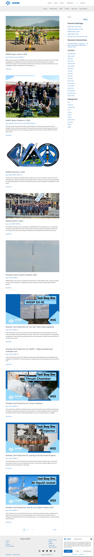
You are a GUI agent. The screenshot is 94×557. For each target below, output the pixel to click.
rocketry (10, 174)
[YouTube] (43, 550)
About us (50, 3)
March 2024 (70, 68)
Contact (62, 3)
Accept (68, 551)
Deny (77, 551)
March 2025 (70, 61)
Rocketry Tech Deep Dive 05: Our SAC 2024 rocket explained (30, 327)
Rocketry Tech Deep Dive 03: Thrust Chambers (24, 403)
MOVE (61, 8)
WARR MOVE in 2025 (14, 221)
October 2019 (71, 95)
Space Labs (74, 8)
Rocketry (67, 8)
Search (69, 17)
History (56, 3)
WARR (28, 123)
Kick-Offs (8, 544)
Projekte (10, 57)
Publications (70, 3)
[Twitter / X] (54, 550)
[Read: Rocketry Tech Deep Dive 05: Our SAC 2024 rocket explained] (32, 309)
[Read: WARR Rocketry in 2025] (32, 155)
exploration (11, 123)
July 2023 (70, 71)
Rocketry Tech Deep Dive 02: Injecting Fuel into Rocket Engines (31, 455)
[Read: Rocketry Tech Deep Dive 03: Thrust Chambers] (32, 385)
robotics (16, 123)
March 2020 (70, 88)
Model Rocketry (53, 8)
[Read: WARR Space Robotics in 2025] (32, 96)
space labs (15, 57)
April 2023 (70, 78)
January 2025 (71, 66)
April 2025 (70, 58)
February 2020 (71, 90)
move (9, 224)
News (76, 3)
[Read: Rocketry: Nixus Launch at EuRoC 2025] (32, 256)
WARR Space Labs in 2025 (16, 54)
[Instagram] (39, 550)
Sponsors (82, 3)
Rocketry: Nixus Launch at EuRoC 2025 (21, 275)
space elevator (22, 123)
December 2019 (71, 93)
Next (56, 529)
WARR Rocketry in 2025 (15, 172)
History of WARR (10, 546)
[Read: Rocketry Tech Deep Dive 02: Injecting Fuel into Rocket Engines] (32, 437)
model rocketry (71, 107)
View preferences (87, 551)
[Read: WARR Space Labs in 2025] (32, 33)
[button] (91, 539)
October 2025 (71, 56)
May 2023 (70, 76)
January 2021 (71, 85)
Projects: (45, 8)
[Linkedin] (47, 550)
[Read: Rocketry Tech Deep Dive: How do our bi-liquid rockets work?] (32, 489)
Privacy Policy (74, 554)
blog (7, 57)
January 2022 (71, 83)
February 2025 (71, 63)
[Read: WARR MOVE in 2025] (32, 205)
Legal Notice (81, 554)
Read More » (9, 69)
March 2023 (70, 80)
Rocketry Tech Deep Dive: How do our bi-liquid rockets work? (30, 507)
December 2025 (71, 53)
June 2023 (70, 73)
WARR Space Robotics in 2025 (18, 120)
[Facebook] (50, 550)
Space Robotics (83, 8)
